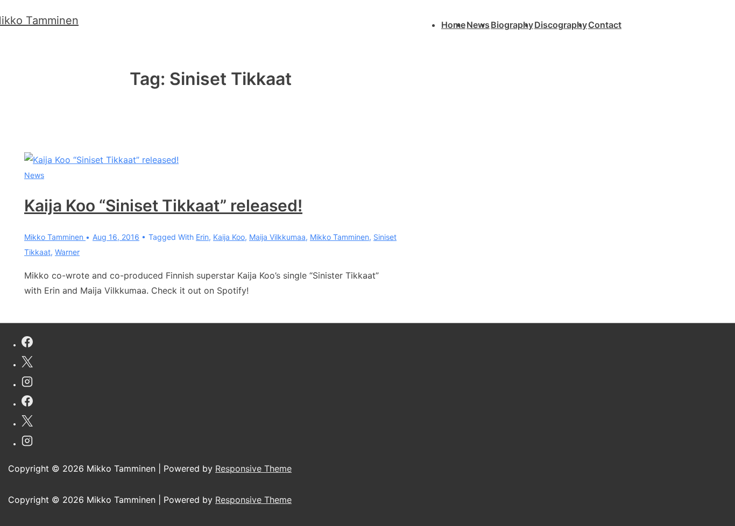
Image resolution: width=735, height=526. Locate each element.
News (478, 24)
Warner (67, 252)
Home (453, 24)
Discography (560, 24)
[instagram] (27, 383)
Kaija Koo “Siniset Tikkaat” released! (163, 205)
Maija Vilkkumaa (277, 236)
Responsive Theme (253, 468)
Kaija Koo (229, 236)
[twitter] (27, 363)
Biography (512, 24)
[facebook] (27, 343)
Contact (604, 24)
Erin (202, 236)
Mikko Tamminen (339, 236)
